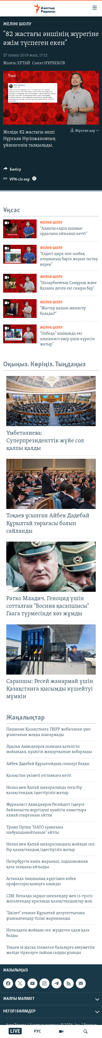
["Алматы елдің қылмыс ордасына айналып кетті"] (20, 228)
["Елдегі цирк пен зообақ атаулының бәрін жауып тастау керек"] (20, 254)
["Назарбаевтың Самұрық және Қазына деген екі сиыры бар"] (20, 283)
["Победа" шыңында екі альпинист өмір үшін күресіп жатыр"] (20, 333)
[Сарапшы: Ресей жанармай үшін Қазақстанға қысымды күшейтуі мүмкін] (51, 649)
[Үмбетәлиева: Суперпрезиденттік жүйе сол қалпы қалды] (51, 401)
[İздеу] (85, 1031)
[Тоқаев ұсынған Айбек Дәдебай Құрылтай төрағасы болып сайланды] (51, 484)
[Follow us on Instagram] (44, 983)
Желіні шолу (17, 24)
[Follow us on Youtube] (32, 983)
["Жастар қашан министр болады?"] (20, 308)
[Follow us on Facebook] (8, 983)
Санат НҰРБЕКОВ (48, 63)
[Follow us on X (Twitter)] (20, 983)
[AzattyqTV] (61, 1031)
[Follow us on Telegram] (56, 983)
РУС (37, 1031)
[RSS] (68, 983)
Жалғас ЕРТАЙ (16, 63)
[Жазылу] (81, 983)
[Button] (12, 171)
